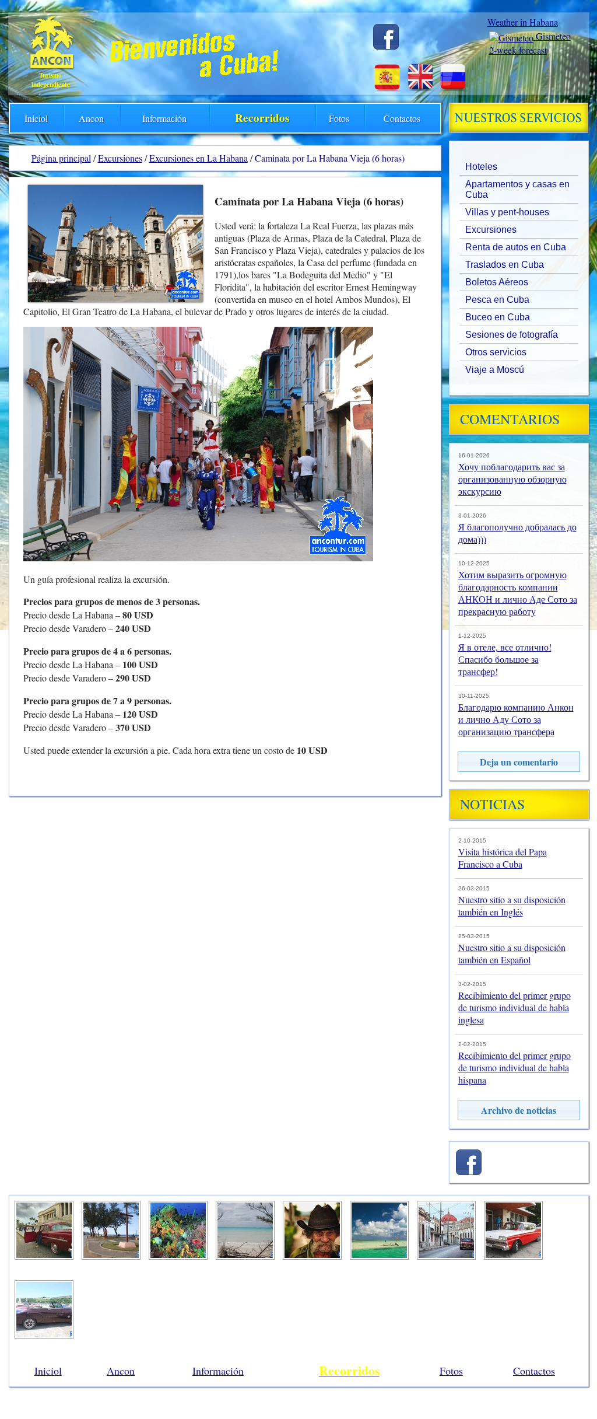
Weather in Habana (522, 22)
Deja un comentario (519, 761)
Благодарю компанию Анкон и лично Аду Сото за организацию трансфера (516, 719)
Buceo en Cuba (497, 317)
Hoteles (481, 167)
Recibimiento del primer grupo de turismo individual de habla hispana (514, 1067)
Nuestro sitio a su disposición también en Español (512, 953)
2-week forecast (518, 50)
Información (164, 118)
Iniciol (36, 118)
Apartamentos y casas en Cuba (517, 189)
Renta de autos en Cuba (515, 247)
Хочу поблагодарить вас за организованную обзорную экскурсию (512, 478)
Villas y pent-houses (507, 212)
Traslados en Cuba (504, 265)
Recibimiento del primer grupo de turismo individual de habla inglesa (514, 1007)
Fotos (339, 118)
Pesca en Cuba (497, 300)
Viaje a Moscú (494, 370)
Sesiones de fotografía (511, 335)
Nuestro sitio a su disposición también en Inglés (512, 905)
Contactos (402, 118)
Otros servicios (495, 352)
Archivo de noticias (518, 1110)
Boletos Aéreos (496, 282)
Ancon (91, 118)
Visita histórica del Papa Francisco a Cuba (502, 857)
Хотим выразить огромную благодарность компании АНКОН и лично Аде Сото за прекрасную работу (517, 592)
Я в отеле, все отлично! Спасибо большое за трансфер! (505, 659)
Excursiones (491, 230)
